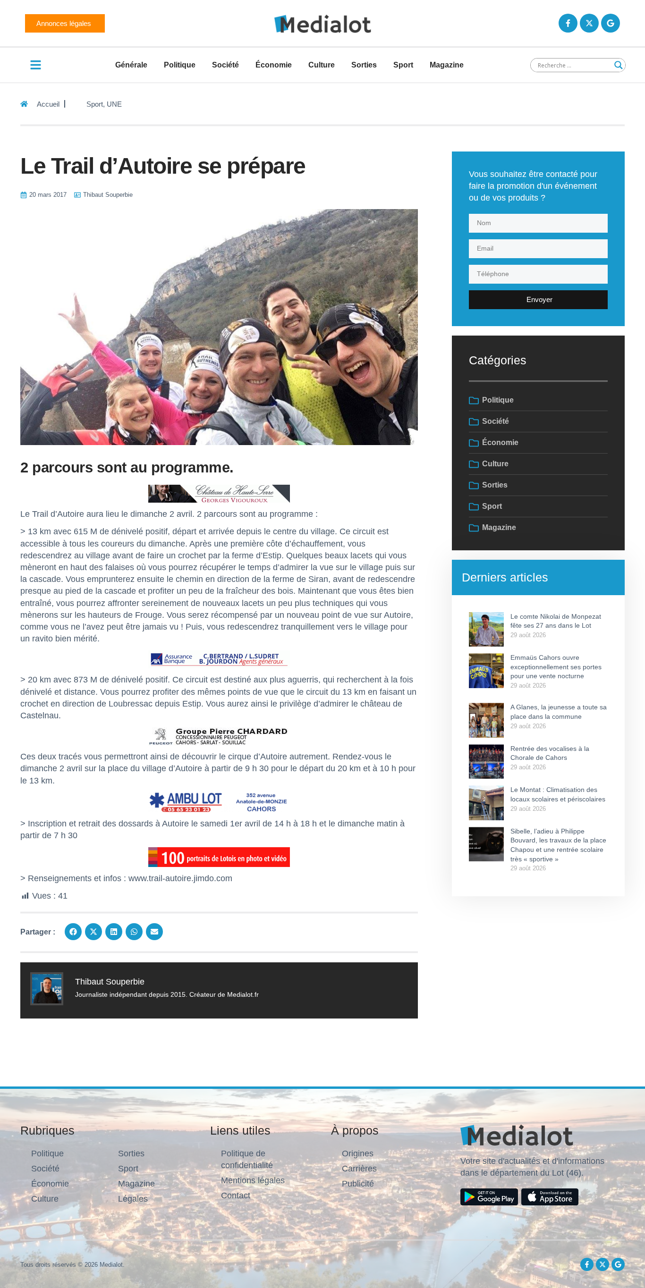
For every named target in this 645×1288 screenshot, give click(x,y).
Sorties (364, 65)
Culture (321, 65)
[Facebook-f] (568, 23)
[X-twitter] (589, 23)
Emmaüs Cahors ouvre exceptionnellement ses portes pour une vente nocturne (556, 667)
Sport (403, 65)
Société (225, 65)
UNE (114, 104)
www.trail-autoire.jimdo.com (180, 878)
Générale (131, 65)
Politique (179, 65)
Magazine (447, 65)
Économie (273, 65)
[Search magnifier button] (618, 65)
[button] (73, 931)
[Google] (610, 23)
